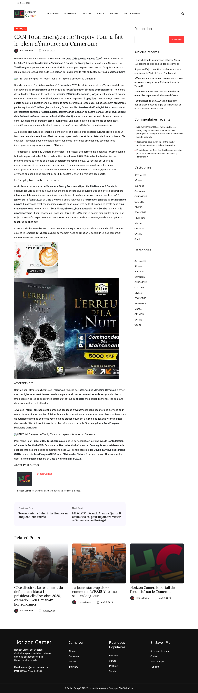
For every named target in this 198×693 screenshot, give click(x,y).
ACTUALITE (53, 13)
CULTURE (86, 13)
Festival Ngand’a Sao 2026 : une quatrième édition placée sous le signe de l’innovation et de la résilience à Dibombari (158, 104)
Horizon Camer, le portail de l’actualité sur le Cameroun (152, 590)
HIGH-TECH (140, 217)
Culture (112, 660)
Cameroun (140, 191)
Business (139, 186)
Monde (138, 223)
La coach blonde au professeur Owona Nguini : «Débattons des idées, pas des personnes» (158, 62)
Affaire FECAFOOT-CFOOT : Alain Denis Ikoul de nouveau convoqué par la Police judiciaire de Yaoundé (159, 82)
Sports (138, 239)
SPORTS (114, 13)
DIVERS (138, 207)
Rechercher (143, 29)
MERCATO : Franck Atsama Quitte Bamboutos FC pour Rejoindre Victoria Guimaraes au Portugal (96, 517)
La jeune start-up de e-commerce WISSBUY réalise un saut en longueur (97, 592)
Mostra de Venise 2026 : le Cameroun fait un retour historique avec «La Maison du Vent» (157, 93)
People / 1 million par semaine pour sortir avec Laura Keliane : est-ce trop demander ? (159, 153)
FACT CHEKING (132, 13)
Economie (114, 655)
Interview (73, 666)
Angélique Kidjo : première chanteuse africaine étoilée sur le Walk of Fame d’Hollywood (158, 71)
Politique (113, 666)
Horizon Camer (26, 50)
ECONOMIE (70, 13)
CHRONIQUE (141, 196)
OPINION (139, 228)
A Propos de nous (159, 651)
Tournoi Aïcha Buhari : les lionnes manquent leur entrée (43, 515)
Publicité (154, 666)
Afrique (138, 180)
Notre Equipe (157, 661)
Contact (154, 656)
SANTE (100, 13)
